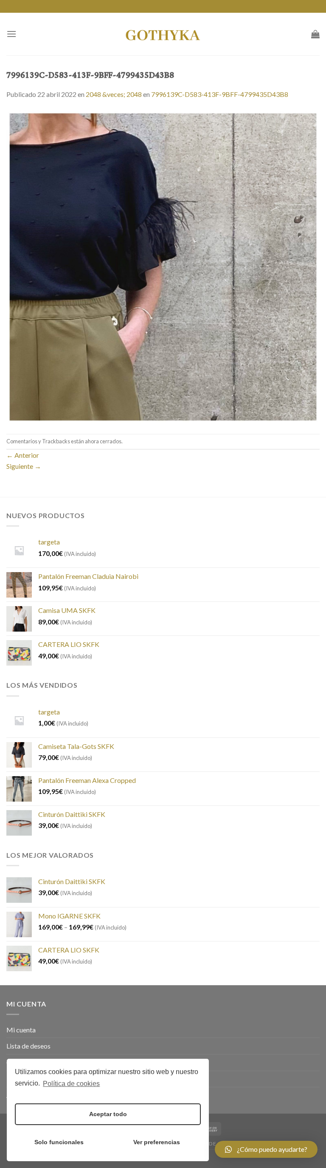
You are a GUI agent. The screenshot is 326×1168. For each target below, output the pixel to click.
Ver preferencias (156, 1142)
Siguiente (23, 466)
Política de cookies (71, 1083)
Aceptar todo (108, 1114)
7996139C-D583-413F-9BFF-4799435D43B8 (219, 94)
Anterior (22, 455)
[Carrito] (315, 34)
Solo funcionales (59, 1142)
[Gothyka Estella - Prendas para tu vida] (163, 34)
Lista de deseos (28, 1046)
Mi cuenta (21, 1030)
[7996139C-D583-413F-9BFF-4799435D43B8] (163, 266)
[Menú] (11, 33)
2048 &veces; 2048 (114, 94)
